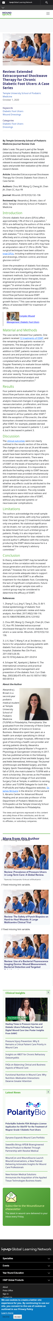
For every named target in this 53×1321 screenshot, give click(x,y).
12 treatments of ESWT (31, 338)
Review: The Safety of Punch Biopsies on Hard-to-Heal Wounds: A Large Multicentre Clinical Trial (26, 920)
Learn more (7, 1312)
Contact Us (7, 1298)
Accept (18, 1316)
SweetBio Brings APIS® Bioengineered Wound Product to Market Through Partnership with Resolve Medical (24, 1147)
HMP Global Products (13, 1280)
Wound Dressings (12, 114)
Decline (6, 1316)
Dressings (8, 127)
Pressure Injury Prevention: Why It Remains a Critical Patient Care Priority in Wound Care (25, 1044)
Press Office (8, 1291)
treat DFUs (8, 253)
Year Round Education (13, 1273)
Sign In (6, 1294)
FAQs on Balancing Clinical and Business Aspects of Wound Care (25, 1066)
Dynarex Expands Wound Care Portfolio (25, 1137)
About (5, 1287)
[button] (3, 7)
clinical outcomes (16, 440)
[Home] (15, 13)
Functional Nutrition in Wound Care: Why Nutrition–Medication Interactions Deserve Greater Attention (25, 1078)
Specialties (8, 1259)
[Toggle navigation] (48, 13)
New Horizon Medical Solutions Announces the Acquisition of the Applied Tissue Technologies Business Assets (26, 1177)
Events (6, 1266)
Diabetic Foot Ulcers (13, 111)
